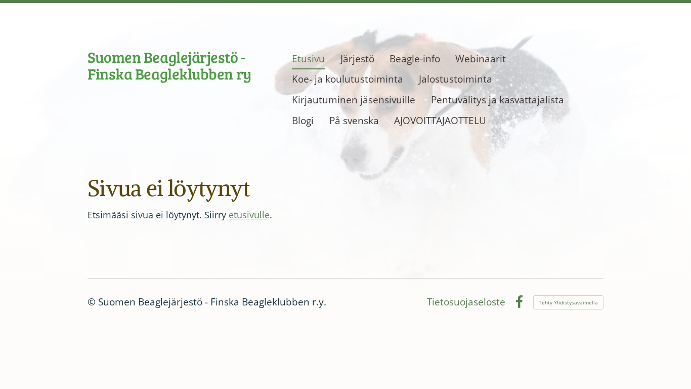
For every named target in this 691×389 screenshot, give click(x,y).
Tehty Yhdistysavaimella (568, 302)
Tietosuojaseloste (466, 302)
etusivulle (249, 215)
